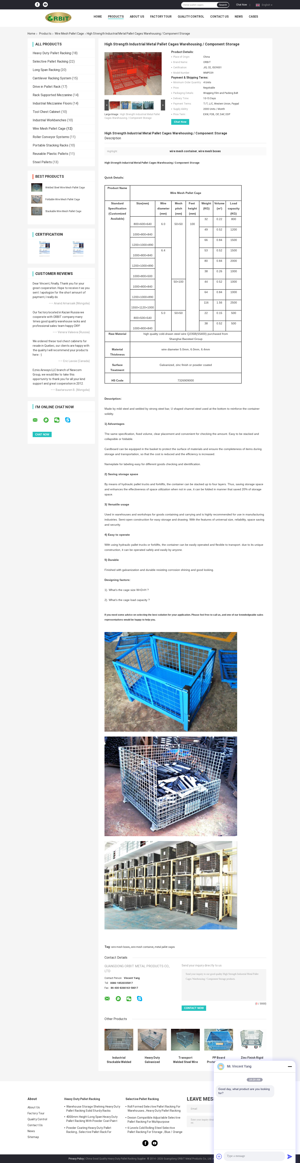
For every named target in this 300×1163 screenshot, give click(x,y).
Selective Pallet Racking (50, 61)
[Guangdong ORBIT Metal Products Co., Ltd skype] (70, 420)
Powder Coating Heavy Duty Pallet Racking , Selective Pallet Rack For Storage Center (89, 1130)
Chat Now (241, 4)
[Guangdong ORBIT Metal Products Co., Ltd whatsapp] (48, 420)
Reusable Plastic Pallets (50, 154)
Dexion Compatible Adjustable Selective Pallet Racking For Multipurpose (154, 1119)
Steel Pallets (42, 162)
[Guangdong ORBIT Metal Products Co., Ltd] (58, 17)
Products (116, 16)
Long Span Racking (46, 70)
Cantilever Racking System (52, 78)
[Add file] (219, 1156)
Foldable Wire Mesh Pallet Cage (62, 199)
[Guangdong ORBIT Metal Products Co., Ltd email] (38, 420)
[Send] (290, 1156)
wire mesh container (142, 947)
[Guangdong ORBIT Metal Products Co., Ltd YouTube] (45, 4)
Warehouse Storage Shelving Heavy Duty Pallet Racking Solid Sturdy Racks (93, 1108)
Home (98, 16)
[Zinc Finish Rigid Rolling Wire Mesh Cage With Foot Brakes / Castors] (252, 1039)
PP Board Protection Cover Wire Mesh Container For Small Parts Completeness (219, 1060)
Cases (253, 16)
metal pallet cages (165, 947)
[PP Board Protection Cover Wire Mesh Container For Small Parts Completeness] (218, 1039)
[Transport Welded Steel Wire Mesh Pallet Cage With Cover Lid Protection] (185, 1039)
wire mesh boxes (120, 947)
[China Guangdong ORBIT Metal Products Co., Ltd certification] (44, 248)
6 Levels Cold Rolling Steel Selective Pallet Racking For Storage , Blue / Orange (155, 1130)
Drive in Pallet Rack (47, 87)
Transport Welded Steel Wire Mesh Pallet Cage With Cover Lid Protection (185, 1060)
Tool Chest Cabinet (46, 112)
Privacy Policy (76, 1158)
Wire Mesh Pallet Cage (69, 33)
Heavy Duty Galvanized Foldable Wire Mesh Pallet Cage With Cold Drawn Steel (152, 1060)
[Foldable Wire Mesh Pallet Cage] (36, 199)
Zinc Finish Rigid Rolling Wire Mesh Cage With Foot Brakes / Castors (252, 1060)
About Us (137, 16)
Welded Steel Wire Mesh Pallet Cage (65, 187)
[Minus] (289, 1066)
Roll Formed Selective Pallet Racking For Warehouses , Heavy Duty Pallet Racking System (154, 1109)
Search (223, 4)
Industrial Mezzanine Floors (52, 103)
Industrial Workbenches (49, 120)
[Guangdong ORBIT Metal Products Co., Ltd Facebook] (37, 4)
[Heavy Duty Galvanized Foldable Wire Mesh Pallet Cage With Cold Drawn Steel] (152, 1039)
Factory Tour (161, 16)
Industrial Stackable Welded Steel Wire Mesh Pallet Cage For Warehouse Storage (119, 1060)
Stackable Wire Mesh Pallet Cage (63, 211)
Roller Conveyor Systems (51, 137)
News (239, 16)
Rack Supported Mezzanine (52, 95)
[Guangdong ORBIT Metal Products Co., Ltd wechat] (59, 420)
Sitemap (33, 1137)
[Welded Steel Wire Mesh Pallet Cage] (36, 187)
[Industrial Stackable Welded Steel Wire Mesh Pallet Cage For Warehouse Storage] (118, 1039)
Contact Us (219, 16)
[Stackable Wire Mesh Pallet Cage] (36, 211)
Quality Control (191, 16)
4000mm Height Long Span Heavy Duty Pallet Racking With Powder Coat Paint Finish (92, 1119)
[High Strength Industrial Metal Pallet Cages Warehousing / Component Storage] (133, 74)
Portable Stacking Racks (50, 145)
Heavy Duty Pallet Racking (52, 53)
